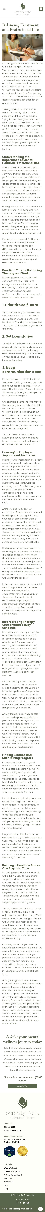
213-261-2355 (9, 1127)
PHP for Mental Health (13, 1175)
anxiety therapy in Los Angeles (17, 997)
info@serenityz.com (12, 1130)
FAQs (6, 1185)
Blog (6, 1189)
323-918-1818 (40, 1209)
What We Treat (10, 1168)
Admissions (9, 1182)
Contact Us (22, 1086)
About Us (8, 1178)
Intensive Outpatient (12, 1171)
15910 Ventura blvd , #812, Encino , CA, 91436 (16, 1140)
